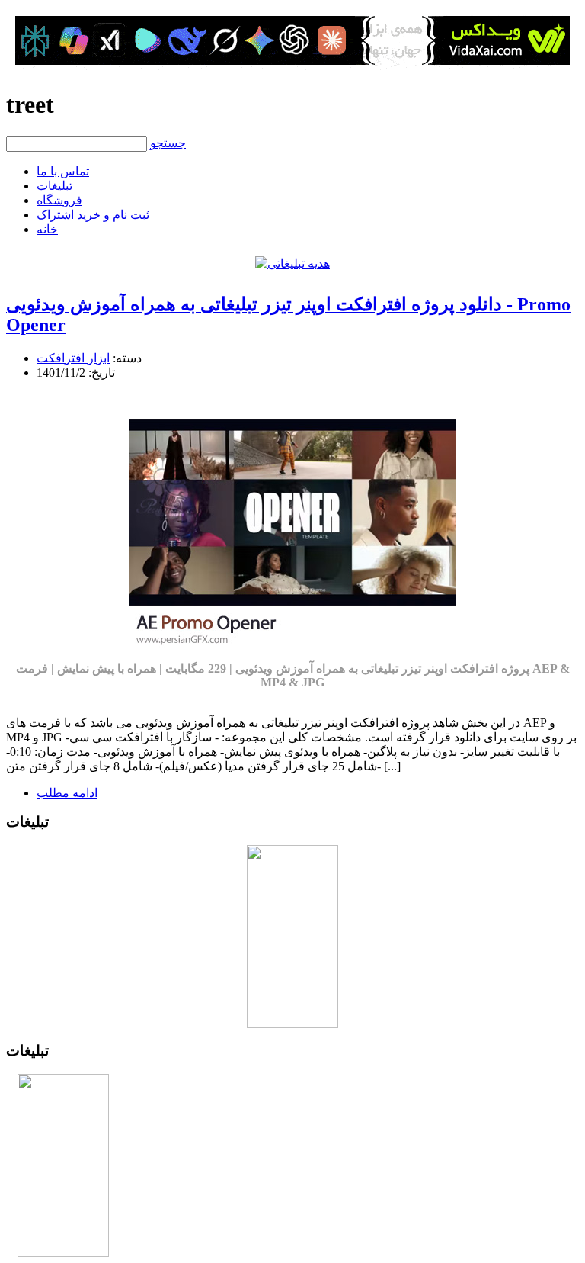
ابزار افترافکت (73, 358)
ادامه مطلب (67, 792)
